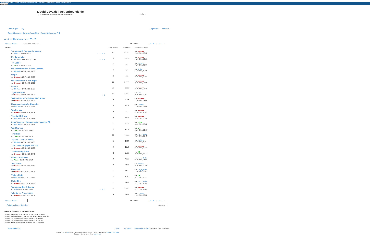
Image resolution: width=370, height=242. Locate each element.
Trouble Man (16, 110)
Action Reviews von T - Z (20, 39)
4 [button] (156, 43)
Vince (140, 122)
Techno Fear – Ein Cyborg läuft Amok (28, 98)
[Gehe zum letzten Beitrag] (145, 51)
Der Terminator (18, 57)
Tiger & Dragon (18, 92)
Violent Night (17, 175)
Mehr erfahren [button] (66, 2)
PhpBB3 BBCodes (113, 232)
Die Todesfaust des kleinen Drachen (27, 69)
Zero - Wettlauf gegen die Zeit (24, 146)
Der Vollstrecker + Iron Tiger (24, 81)
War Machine (17, 128)
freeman (141, 51)
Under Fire (16, 181)
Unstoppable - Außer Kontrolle (24, 104)
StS (15, 65)
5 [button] (159, 43)
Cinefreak (141, 104)
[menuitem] (21, 28)
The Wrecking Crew (20, 152)
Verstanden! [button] (4, 4)
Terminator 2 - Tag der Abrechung (26, 51)
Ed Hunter (17, 59)
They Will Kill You (19, 116)
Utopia (14, 75)
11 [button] (165, 43)
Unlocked (15, 169)
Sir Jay (140, 69)
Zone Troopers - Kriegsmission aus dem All (30, 122)
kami (139, 93)
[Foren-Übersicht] (21, 16)
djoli (15, 53)
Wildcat (14, 86)
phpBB (66, 232)
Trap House (16, 163)
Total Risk (15, 134)
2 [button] (150, 43)
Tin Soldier (16, 63)
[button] (141, 43)
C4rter (16, 189)
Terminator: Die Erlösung (22, 187)
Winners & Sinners (19, 157)
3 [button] (153, 43)
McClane (141, 63)
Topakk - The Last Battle (22, 140)
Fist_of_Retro (142, 134)
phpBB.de (97, 234)
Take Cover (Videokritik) (22, 193)
